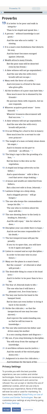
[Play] (2, 12)
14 (3, 181)
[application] (23, 12)
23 (3, 285)
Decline (16, 409)
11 (3, 141)
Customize (28, 409)
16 (3, 201)
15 (3, 191)
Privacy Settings (12, 403)
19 (3, 238)
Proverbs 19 (14, 8)
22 (3, 271)
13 (3, 167)
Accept (6, 409)
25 (3, 308)
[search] (44, 3)
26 (3, 328)
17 (3, 214)
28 (3, 348)
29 (3, 358)
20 (3, 251)
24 (3, 295)
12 (3, 154)
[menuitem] (3, 3)
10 (3, 131)
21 (3, 261)
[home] (3, 3)
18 (3, 228)
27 (3, 338)
